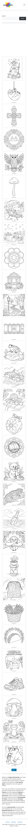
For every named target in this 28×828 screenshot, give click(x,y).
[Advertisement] (14, 40)
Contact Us (19, 822)
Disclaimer (13, 822)
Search (4, 16)
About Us (8, 822)
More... (14, 769)
